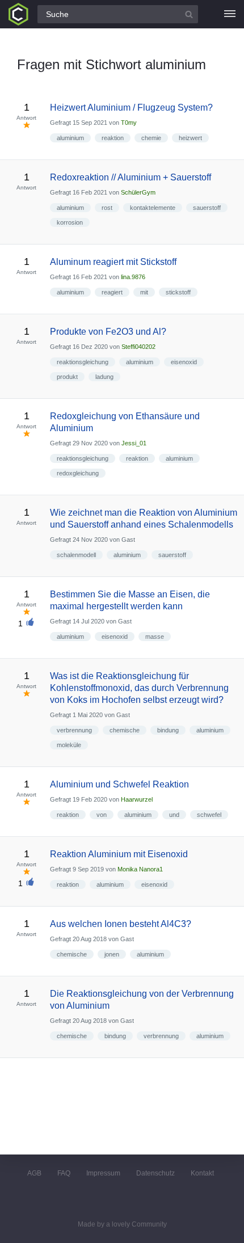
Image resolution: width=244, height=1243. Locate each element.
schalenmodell (76, 554)
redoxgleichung (78, 473)
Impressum (103, 1173)
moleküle (69, 744)
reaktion (113, 137)
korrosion (70, 222)
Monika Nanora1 (140, 869)
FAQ (63, 1173)
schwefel (209, 814)
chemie (151, 137)
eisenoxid (184, 362)
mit (144, 292)
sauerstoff (207, 207)
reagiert (112, 292)
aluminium (70, 137)
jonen (111, 954)
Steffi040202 (138, 346)
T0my (129, 122)
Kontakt (202, 1173)
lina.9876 (133, 276)
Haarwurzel (137, 799)
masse (154, 636)
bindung (168, 730)
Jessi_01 (133, 443)
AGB (34, 1173)
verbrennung (74, 730)
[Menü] (229, 14)
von (101, 814)
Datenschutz (155, 1173)
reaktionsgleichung (82, 362)
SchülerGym (138, 192)
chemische (125, 730)
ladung (104, 376)
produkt (67, 376)
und (174, 814)
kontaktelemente (152, 207)
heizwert (190, 137)
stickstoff (178, 292)
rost (107, 207)
